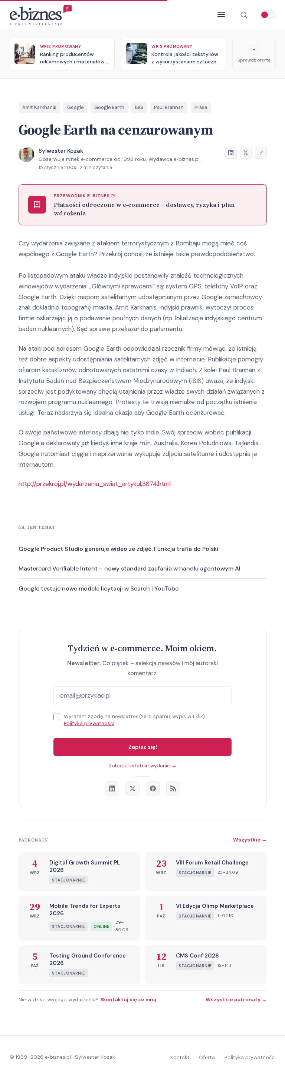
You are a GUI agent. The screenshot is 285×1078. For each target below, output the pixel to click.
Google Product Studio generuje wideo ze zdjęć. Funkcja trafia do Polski (118, 549)
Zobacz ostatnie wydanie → (143, 766)
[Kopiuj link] (261, 153)
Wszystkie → (250, 839)
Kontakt (180, 1057)
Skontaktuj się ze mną (128, 999)
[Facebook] (153, 788)
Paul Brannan (169, 107)
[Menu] (221, 15)
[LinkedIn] (112, 788)
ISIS (139, 107)
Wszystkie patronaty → (236, 999)
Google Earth (109, 107)
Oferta (207, 1057)
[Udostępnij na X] (246, 153)
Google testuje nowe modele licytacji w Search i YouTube (98, 588)
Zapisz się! (142, 747)
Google (75, 107)
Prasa (200, 107)
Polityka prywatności (89, 723)
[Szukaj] (243, 15)
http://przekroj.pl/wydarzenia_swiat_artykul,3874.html (95, 484)
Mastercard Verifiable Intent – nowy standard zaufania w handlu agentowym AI (129, 568)
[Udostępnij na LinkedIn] (231, 153)
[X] (132, 788)
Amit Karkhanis (39, 107)
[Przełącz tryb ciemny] (268, 14)
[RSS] (173, 788)
